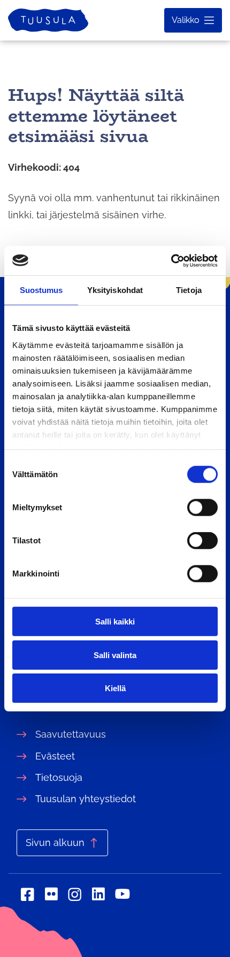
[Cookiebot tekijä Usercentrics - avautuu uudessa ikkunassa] (171, 260)
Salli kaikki (115, 621)
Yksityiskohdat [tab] (115, 290)
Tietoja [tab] (189, 290)
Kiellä (115, 688)
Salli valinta (115, 654)
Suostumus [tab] (41, 290)
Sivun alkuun (55, 842)
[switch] (202, 507)
